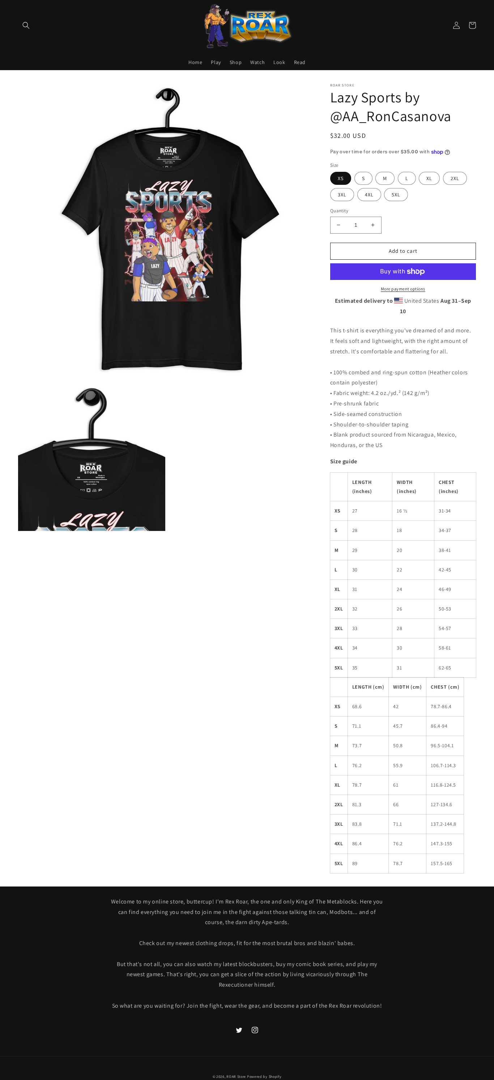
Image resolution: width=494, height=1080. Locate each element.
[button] (26, 25)
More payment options (403, 289)
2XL (455, 178)
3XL (342, 194)
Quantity (339, 211)
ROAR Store (236, 1076)
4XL (369, 194)
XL (429, 178)
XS (341, 178)
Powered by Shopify (264, 1076)
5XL (396, 194)
